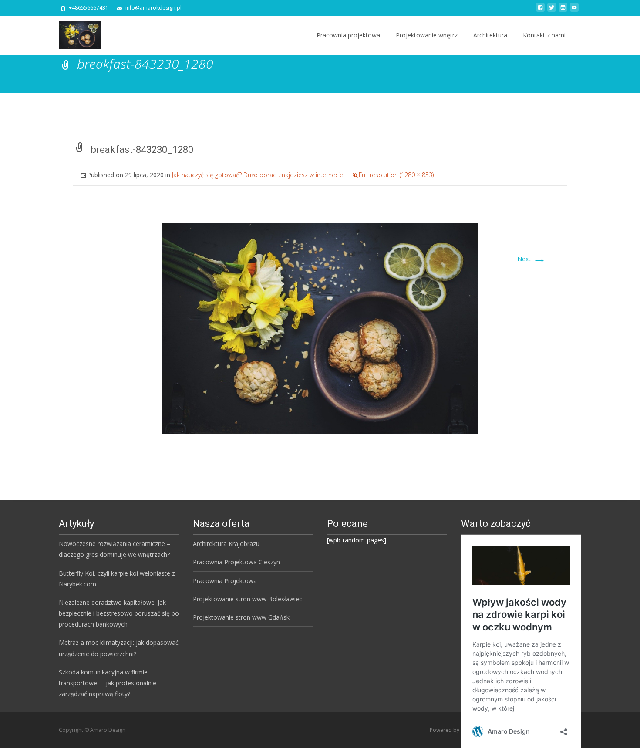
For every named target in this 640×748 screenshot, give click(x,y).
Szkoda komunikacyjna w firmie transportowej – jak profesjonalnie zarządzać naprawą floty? (107, 683)
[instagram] (563, 11)
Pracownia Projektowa (225, 580)
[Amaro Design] (73, 33)
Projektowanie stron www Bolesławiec (247, 599)
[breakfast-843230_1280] (320, 327)
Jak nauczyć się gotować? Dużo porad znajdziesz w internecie (257, 175)
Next (531, 259)
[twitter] (551, 11)
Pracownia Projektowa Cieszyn (236, 562)
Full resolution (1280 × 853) (396, 175)
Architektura (490, 35)
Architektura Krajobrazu (226, 543)
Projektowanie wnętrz (427, 35)
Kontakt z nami (544, 35)
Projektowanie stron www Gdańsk (241, 617)
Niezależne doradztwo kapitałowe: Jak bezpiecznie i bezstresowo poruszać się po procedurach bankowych (119, 613)
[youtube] (574, 11)
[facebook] (540, 11)
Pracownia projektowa (348, 35)
